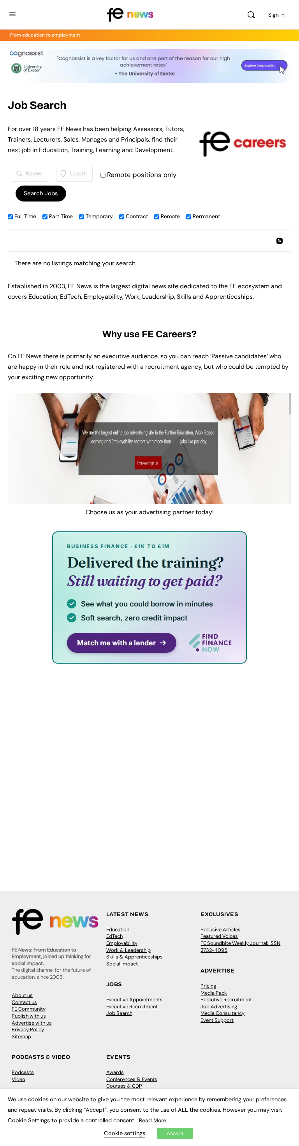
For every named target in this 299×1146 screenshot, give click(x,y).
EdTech (114, 936)
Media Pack (214, 993)
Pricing (208, 986)
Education (117, 929)
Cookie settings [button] (124, 1133)
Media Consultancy (222, 1013)
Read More (152, 1120)
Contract (136, 216)
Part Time (60, 216)
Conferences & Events (131, 1079)
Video (18, 1079)
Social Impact (122, 963)
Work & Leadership (128, 950)
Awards (115, 1072)
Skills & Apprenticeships (134, 956)
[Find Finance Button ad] (149, 658)
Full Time (24, 216)
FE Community (29, 1009)
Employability (121, 943)
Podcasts (23, 1072)
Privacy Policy (28, 1029)
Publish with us (29, 1016)
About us (22, 995)
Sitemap (21, 1036)
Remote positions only (141, 174)
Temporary (98, 216)
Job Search (119, 1013)
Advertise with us (32, 1023)
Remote (169, 216)
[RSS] (279, 241)
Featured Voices (219, 936)
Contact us (24, 1002)
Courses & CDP (124, 1086)
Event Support (217, 1020)
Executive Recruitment (132, 1006)
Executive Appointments (134, 999)
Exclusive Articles (221, 929)
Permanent (205, 216)
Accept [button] (175, 1133)
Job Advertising (219, 1006)
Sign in (276, 14)
